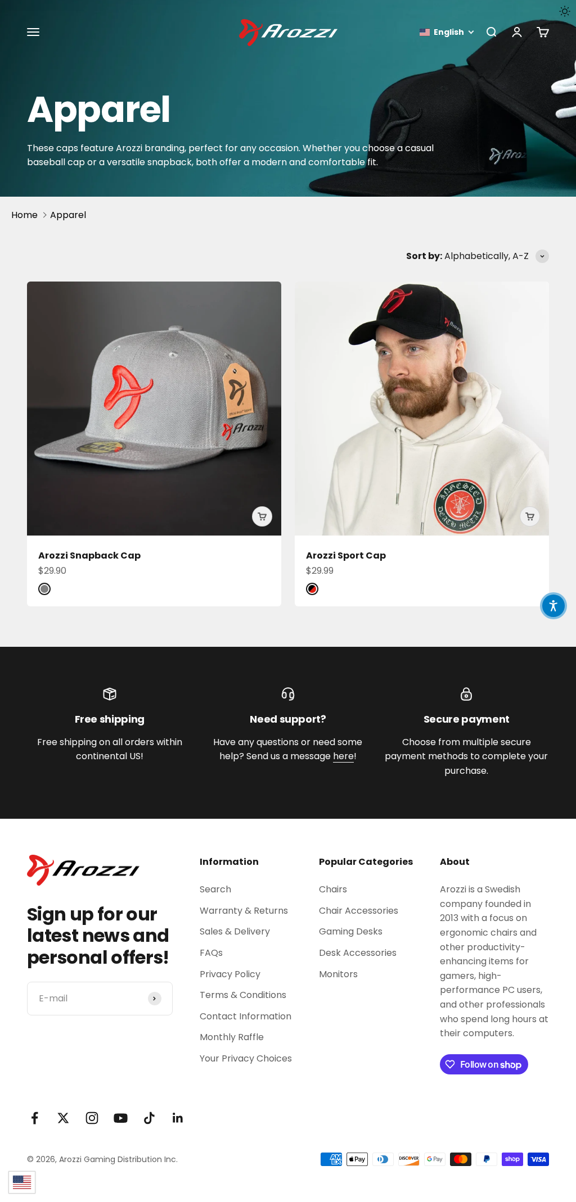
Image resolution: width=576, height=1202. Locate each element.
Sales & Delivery (235, 931)
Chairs (333, 889)
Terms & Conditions (243, 994)
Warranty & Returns (244, 910)
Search (215, 889)
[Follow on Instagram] (92, 1118)
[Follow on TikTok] (149, 1118)
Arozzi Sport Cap (346, 555)
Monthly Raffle (232, 1037)
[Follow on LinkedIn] (178, 1118)
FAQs (211, 952)
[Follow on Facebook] (34, 1118)
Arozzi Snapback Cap (89, 555)
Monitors (338, 974)
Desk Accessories (358, 952)
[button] (447, 32)
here (343, 756)
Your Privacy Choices (246, 1058)
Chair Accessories (358, 910)
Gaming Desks (350, 931)
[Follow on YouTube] (120, 1118)
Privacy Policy (230, 974)
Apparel (68, 214)
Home (24, 214)
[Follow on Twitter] (63, 1118)
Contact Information (245, 1016)
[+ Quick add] (262, 516)
